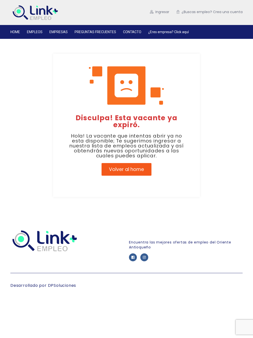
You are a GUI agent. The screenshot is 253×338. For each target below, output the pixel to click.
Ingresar (162, 11)
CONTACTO (132, 32)
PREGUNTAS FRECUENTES (95, 32)
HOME (15, 32)
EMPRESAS (58, 32)
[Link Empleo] (51, 12)
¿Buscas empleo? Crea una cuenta (212, 11)
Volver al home (126, 169)
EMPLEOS (34, 32)
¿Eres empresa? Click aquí (168, 32)
